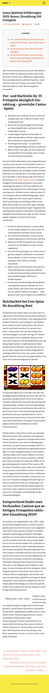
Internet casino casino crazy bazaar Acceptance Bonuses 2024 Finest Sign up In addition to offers (24, 666)
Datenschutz (23, 684)
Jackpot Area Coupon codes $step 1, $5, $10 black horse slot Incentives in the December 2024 (24, 654)
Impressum (33, 684)
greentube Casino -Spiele (24, 179)
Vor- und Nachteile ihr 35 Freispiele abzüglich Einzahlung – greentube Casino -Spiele (28, 42)
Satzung (14, 684)
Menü (5, 3)
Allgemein (28, 24)
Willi (38, 24)
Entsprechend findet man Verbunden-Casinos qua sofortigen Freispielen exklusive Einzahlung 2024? (27, 58)
